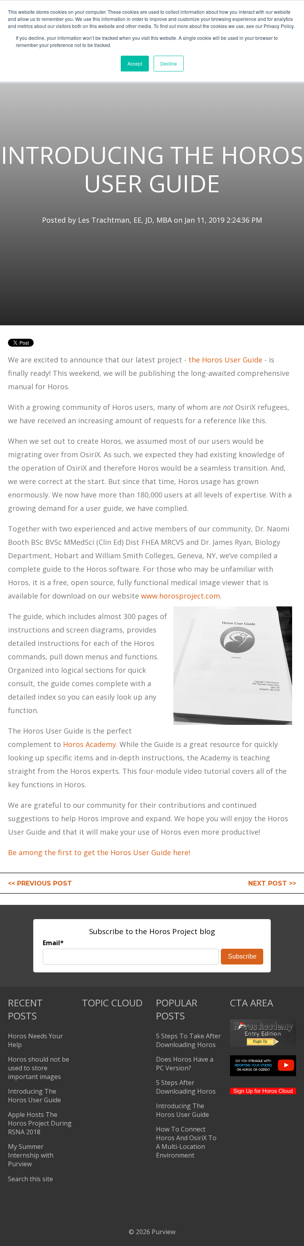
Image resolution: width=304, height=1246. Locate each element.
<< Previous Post (40, 883)
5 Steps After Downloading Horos (186, 1087)
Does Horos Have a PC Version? (184, 1063)
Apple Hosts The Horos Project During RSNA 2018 (40, 1123)
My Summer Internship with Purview (30, 1155)
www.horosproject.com (180, 595)
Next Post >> (272, 883)
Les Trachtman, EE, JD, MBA (125, 220)
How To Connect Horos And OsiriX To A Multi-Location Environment (186, 1142)
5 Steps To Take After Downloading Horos (188, 1040)
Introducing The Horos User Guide (34, 1095)
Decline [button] (168, 63)
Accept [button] (134, 63)
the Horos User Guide (225, 359)
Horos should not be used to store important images (38, 1068)
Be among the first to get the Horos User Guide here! (99, 852)
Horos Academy (89, 744)
